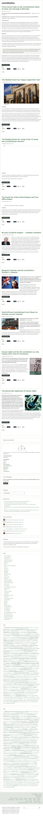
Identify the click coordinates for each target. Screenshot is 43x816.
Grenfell (19, 661)
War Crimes (30, 700)
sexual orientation (9, 692)
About (40, 794)
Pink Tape (6, 601)
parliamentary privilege (32, 761)
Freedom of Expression (19, 658)
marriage (8, 673)
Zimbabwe (13, 703)
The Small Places (7, 609)
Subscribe (6, 483)
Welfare (36, 700)
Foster (36, 740)
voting (23, 700)
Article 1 (37, 629)
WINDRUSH (27, 785)
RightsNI (5, 603)
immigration (17, 665)
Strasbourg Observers (8, 606)
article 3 (17, 630)
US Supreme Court (12, 700)
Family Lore (6, 578)
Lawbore (5, 589)
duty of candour (15, 650)
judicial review (28, 668)
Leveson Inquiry (6, 671)
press (12, 681)
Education (31, 650)
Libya (25, 671)
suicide (15, 695)
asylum (29, 634)
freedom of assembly (9, 658)
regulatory (10, 685)
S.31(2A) (35, 689)
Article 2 (13, 630)
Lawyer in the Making (8, 591)
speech (27, 108)
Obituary (25, 676)
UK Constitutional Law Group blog (10, 612)
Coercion (31, 640)
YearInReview (8, 703)
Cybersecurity (20, 645)
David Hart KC (5, 467)
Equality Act (6, 653)
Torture (25, 697)
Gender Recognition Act (33, 743)
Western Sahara (5, 701)
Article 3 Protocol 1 (11, 799)
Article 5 (21, 799)
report (22, 175)
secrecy (17, 690)
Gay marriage (21, 659)
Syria (9, 697)
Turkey (8, 698)
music (24, 674)
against (32, 118)
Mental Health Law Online (8, 595)
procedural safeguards (6, 682)
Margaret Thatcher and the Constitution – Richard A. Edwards (18, 271)
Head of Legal (6, 584)
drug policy (6, 650)
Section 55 (26, 690)
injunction (34, 664)
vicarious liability (19, 700)
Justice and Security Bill (11, 669)
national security (35, 674)
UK (11, 698)
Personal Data (11, 679)
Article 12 (21, 798)
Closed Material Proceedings (19, 640)
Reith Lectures (26, 685)
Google (13, 661)
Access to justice (24, 627)
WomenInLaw (34, 701)
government (16, 661)
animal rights (19, 629)
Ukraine (21, 698)
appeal (29, 629)
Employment (6, 652)
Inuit (28, 666)
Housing (7, 663)
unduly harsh (31, 698)
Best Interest (11, 635)
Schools (10, 690)
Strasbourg (6, 695)
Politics (5, 681)
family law (9, 656)
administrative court (31, 627)
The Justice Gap (7, 608)
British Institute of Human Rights (10, 565)
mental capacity (18, 673)
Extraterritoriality (32, 655)
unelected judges (25, 414)
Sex (34, 690)
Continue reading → (5, 124)
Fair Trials (36, 655)
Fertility (12, 656)
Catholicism (17, 637)
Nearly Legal (6, 596)
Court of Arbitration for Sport (28, 643)
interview (26, 666)
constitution (20, 642)
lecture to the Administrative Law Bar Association (22, 237)
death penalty (5, 730)
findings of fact (21, 740)
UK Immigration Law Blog (8, 615)
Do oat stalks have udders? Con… (18, 522)
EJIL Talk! (5, 575)
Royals (29, 689)
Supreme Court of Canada (30, 695)
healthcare (30, 661)
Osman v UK (32, 676)
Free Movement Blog (7, 579)
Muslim (26, 674)
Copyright (5, 643)
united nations (35, 698)
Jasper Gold (5, 457)
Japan (10, 668)
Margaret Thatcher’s (32, 276)
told (12, 116)
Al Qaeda (14, 629)
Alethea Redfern (9, 82)
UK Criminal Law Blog (7, 613)
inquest (4, 666)
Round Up (24, 689)
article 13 (22, 632)
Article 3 (38, 798)
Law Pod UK (23, 670)
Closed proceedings (27, 640)
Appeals (31, 629)
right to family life (26, 687)
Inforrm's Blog (6, 585)
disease (24, 648)
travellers (35, 697)
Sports (9, 693)
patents (4, 679)
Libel (21, 671)
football (24, 740)
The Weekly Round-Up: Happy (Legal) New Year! (21, 80)
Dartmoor (28, 645)
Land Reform (17, 753)
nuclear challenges (18, 676)
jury (35, 668)
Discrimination (19, 648)
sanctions (37, 689)
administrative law (36, 627)
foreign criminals (27, 656)
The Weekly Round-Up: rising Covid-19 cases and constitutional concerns (20, 140)
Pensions (7, 679)
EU (11, 653)
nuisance (22, 676)
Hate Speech (22, 661)
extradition (19, 655)
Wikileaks (15, 701)
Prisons (21, 681)
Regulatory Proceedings (15, 769)
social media (21, 692)
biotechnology (23, 635)
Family (5, 656)
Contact (31, 802)
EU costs (30, 653)
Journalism (18, 668)
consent (11, 642)
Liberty (23, 671)
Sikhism (13, 692)
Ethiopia (10, 653)
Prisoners (16, 681)
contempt (24, 642)
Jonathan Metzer (6, 471)
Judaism (22, 668)
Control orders (35, 642)
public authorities (29, 684)
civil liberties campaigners (27, 639)
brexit (36, 635)
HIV (36, 661)
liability (18, 671)
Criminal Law (16, 645)
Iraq (31, 666)
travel (32, 697)
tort (22, 697)
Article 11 (18, 632)
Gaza (25, 743)
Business (4, 637)
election (36, 650)
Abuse (18, 627)
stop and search (32, 693)
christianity (14, 638)
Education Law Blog (7, 574)
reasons (8, 769)
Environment (28, 652)
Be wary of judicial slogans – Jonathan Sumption (21, 233)
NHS (4, 676)
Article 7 (36, 714)
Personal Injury (16, 679)
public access (23, 684)
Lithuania (27, 671)
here (36, 13)
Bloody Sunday (32, 635)
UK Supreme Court (25, 698)
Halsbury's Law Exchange (8, 582)
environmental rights (34, 735)
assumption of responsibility (23, 634)
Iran (29, 666)
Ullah (28, 698)
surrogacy (36, 695)
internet (23, 666)
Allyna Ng (5, 460)
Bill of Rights (16, 635)
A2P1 (4, 627)
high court (34, 661)
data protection (34, 645)
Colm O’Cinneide (6, 359)
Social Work (25, 692)
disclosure (12, 648)
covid (9, 645)
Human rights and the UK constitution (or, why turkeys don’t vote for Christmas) (20, 353)
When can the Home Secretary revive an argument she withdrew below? (17, 501)
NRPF (14, 676)
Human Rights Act (26, 663)
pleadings (30, 679)
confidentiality (6, 642)
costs (17, 643)
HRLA (10, 663)
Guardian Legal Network (8, 581)
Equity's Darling (6, 577)
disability (5, 648)
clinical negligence (11, 640)
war (26, 700)
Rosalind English (10, 316)
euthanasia (11, 655)
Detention (30, 647)
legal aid (29, 669)
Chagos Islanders (23, 637)
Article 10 (11, 798)
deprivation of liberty (23, 646)
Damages (25, 645)
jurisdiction (33, 668)
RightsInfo (6, 602)
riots (15, 689)
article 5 (28, 630)
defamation (10, 646)
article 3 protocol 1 (21, 714)
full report (7, 364)
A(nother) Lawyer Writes (8, 560)
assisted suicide (15, 634)
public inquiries (36, 684)
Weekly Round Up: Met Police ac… (17, 533)
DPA (3, 650)
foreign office (33, 656)
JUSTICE (5, 669)
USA (7, 700)
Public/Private (17, 684)
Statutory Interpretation (25, 777)
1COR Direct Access (7, 557)
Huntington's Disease (9, 748)
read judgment (29, 320)
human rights (16, 663)
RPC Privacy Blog (7, 605)
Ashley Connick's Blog (8, 561)
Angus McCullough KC (7, 465)
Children (31, 637)
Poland (33, 679)
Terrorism (19, 697)
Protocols (12, 684)
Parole (36, 761)
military (35, 673)
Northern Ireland (9, 676)
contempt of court (29, 642)
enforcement (22, 735)
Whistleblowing (10, 701)
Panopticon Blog (7, 599)
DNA (30, 648)
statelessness (19, 693)
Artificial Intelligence (32, 632)
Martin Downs (5, 468)
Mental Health (25, 673)
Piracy (20, 679)
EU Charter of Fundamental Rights (20, 653)
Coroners (14, 643)
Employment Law (12, 735)
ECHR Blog (6, 571)
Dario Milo (34, 329)
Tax (11, 697)
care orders (8, 637)
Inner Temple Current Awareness (10, 586)
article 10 (14, 632)
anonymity (26, 629)
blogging (28, 635)
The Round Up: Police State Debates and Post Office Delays (20, 198)
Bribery (38, 635)
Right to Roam (8, 689)
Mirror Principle (9, 674)
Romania (20, 689)
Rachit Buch (10, 393)
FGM (14, 656)
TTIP (6, 698)
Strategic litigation (11, 695)
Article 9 (10, 632)
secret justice (22, 690)
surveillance (5, 697)
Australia (37, 634)
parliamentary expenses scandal (23, 677)
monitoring (19, 674)
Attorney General (33, 634)
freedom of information (31, 658)
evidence (14, 655)
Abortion (10, 627)
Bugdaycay (24, 241)
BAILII (5, 564)
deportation (16, 647)
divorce (28, 648)
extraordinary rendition (26, 655)
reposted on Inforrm (34, 331)
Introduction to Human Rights (23, 802)
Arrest (34, 629)
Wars (34, 700)
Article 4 (25, 714)
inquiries (11, 666)
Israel (38, 666)
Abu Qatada (14, 627)
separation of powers (31, 690)
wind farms (24, 701)
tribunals (4, 698)
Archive (35, 802)
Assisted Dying (9, 634)
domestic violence (35, 648)
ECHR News (6, 572)
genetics (5, 661)
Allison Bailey (11, 629)
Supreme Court (20, 695)
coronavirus (10, 643)
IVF (5, 668)
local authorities (32, 671)
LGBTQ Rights (13, 671)
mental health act (31, 673)
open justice (28, 676)
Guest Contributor (9, 274)
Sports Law (12, 777)
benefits (7, 635)
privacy (25, 681)
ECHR (23, 650)
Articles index (38, 796)
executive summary (13, 364)
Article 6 (32, 630)
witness (30, 785)
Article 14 (26, 632)
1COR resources (7, 558)
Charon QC (6, 568)
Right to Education (19, 687)
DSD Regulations (10, 650)
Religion (31, 685)
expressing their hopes (6, 212)
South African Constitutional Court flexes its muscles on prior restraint (20, 313)
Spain (33, 692)
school (8, 690)
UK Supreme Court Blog (8, 616)
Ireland (33, 666)
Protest (9, 684)
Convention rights (38, 795)
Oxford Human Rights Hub (8, 598)
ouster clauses (36, 676)
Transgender (29, 697)
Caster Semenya (13, 637)
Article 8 (5, 632)
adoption (5, 629)
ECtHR (27, 650)
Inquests (7, 666)
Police (35, 679)
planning (27, 679)
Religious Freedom (36, 769)
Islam (36, 666)
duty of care (19, 650)
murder (22, 674)
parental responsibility (6, 761)
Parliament (16, 761)
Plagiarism (23, 679)
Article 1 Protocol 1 (7, 630)
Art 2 (35, 629)
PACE (39, 676)
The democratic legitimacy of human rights (19, 391)
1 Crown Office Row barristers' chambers (17, 452)
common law (35, 640)
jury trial (37, 668)
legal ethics (33, 753)
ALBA (8, 629)
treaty (38, 697)
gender (27, 743)
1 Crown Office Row (7, 555)
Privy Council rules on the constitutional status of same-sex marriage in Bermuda (21, 8)
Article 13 (25, 798)
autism (4, 635)
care (6, 637)
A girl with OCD (8, 524)
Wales (25, 700)
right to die (14, 687)
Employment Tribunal (17, 735)
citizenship (18, 638)
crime (12, 645)
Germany (8, 661)
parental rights (12, 677)
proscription (31, 682)
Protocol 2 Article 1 (37, 801)
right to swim (12, 689)
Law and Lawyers (7, 588)
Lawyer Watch (6, 592)
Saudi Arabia (5, 690)
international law (16, 666)
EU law (33, 653)
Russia (32, 689)
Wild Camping (20, 785)
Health (26, 661)
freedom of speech (7, 660)
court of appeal (21, 643)
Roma (18, 689)
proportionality (25, 682)
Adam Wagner (11, 356)
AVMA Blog (6, 562)
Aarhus (6, 627)
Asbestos (4, 634)
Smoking (16, 692)
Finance (16, 656)
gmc (11, 661)
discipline (8, 648)
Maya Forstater (12, 673)
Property (20, 682)
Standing (15, 693)
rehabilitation (21, 685)
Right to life (31, 687)
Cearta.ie (5, 567)
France (4, 658)
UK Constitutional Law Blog (16, 698)
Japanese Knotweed (14, 668)
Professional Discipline (14, 682)
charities (28, 637)
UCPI (10, 698)
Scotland (13, 690)
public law (5, 685)
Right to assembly (9, 687)
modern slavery (14, 674)
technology (14, 697)
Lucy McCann (8, 11)
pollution (9, 681)
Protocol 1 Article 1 (29, 801)
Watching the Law (7, 619)
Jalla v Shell (8, 668)
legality (36, 753)
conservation (15, 642)
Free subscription (35, 794)
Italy (4, 668)
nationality (30, 674)
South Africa (29, 692)
